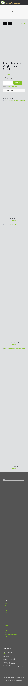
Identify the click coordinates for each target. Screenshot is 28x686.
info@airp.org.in (7, 654)
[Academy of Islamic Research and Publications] (10, 2)
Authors (6, 608)
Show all (23, 23)
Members (7, 605)
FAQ (6, 610)
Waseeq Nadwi (14, 86)
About (6, 603)
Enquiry (6, 612)
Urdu (9, 86)
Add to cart (17, 82)
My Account (7, 617)
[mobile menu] (26, 2)
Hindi (6, 632)
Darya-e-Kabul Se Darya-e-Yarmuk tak (14, 466)
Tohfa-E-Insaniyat (14, 218)
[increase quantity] (11, 82)
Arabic (6, 625)
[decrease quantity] (4, 82)
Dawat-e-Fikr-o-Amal (14, 342)
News (6, 614)
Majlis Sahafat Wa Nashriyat (11, 634)
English (6, 630)
